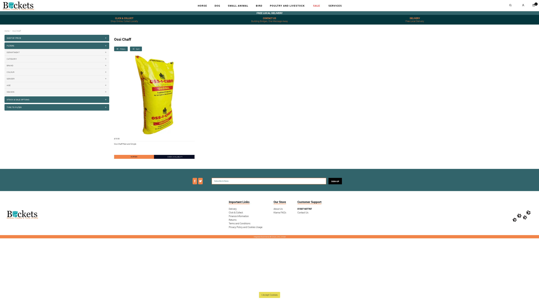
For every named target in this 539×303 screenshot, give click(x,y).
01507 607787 (304, 208)
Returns (233, 219)
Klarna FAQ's (280, 212)
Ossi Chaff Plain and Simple (125, 144)
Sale (316, 5)
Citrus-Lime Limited (279, 237)
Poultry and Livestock (287, 5)
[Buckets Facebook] (195, 181)
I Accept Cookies (269, 294)
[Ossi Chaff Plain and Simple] (154, 96)
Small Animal (238, 5)
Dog (217, 5)
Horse (202, 5)
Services (335, 5)
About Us (278, 208)
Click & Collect (236, 212)
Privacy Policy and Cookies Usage (245, 227)
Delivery (233, 208)
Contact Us (302, 212)
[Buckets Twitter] (200, 181)
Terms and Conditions (239, 223)
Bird (259, 5)
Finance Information (239, 216)
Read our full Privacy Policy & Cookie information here (269, 288)
